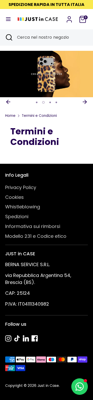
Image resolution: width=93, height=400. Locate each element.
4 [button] (56, 102)
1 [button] (36, 102)
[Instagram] (8, 338)
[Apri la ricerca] (8, 37)
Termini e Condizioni (39, 115)
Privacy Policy (20, 187)
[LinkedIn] (26, 338)
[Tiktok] (17, 338)
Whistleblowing (22, 206)
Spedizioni (16, 216)
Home (10, 115)
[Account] (69, 17)
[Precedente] (8, 102)
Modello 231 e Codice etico (35, 236)
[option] (46, 74)
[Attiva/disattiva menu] (6, 19)
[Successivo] (85, 102)
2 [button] (43, 102)
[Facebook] (35, 338)
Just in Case (48, 385)
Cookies (14, 197)
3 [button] (50, 102)
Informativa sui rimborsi (32, 226)
